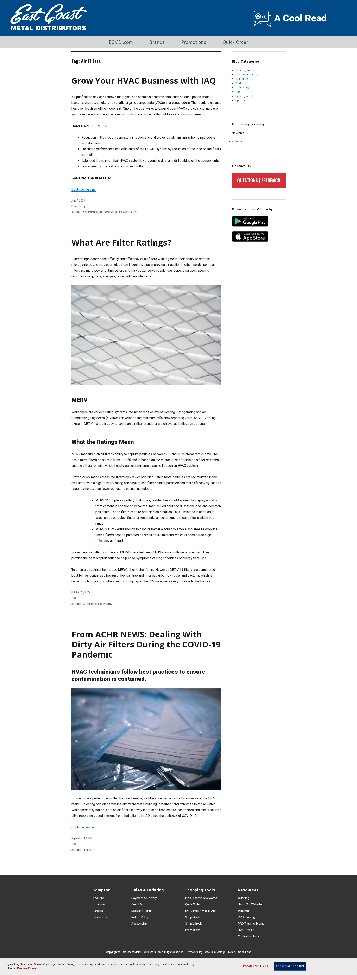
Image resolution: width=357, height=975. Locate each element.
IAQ (101, 212)
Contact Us (100, 917)
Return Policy (140, 917)
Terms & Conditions (239, 952)
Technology (242, 87)
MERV (109, 604)
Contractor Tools (249, 936)
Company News (244, 70)
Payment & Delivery (144, 898)
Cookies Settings (215, 952)
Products (76, 206)
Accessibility (139, 923)
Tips (84, 206)
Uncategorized (244, 96)
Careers (98, 910)
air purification (90, 212)
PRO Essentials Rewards (201, 898)
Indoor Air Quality (113, 212)
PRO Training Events (251, 923)
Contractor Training (246, 74)
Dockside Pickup (141, 910)
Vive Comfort (130, 212)
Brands (157, 42)
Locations (99, 904)
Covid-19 (87, 850)
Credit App (138, 904)
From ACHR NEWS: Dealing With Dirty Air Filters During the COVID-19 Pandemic (146, 644)
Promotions (193, 42)
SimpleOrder (193, 917)
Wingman (244, 910)
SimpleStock (193, 923)
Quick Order (235, 42)
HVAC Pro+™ (246, 930)
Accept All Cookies (290, 966)
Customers (241, 78)
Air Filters (76, 212)
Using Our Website (250, 904)
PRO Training (246, 917)
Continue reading (83, 189)
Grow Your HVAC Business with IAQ (143, 80)
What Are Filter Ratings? (121, 242)
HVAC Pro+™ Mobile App (201, 910)
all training (238, 141)
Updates (240, 100)
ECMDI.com (121, 42)
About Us (99, 898)
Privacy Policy (194, 952)
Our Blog (243, 898)
